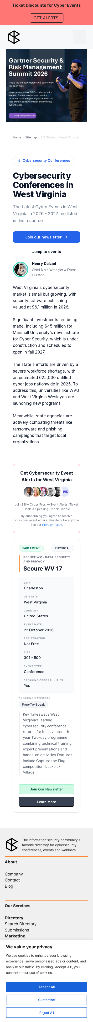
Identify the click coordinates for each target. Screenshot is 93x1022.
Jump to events (46, 251)
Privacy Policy (52, 524)
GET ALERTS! (47, 17)
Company (14, 874)
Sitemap (31, 137)
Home (17, 137)
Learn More (46, 802)
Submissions (17, 930)
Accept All (46, 987)
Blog (9, 886)
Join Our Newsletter (46, 789)
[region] (46, 981)
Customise (46, 1000)
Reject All (46, 1013)
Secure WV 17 (42, 568)
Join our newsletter (43, 237)
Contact (12, 880)
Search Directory (20, 923)
